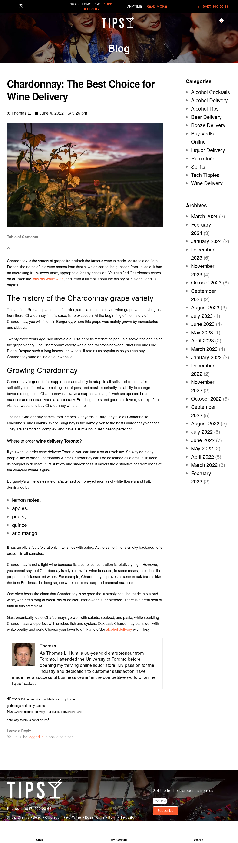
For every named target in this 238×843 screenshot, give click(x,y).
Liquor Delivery (208, 149)
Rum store (202, 158)
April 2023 (202, 340)
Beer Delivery (206, 116)
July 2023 (202, 315)
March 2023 (204, 348)
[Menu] (9, 22)
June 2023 (203, 323)
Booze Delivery (208, 125)
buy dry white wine (48, 278)
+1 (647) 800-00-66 (213, 6)
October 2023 (206, 282)
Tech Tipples (205, 174)
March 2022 (204, 464)
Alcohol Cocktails (210, 91)
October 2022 (206, 398)
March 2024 (204, 216)
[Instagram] (21, 6)
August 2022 (205, 423)
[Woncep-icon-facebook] (9, 6)
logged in (36, 736)
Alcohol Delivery (209, 100)
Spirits (198, 166)
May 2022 (202, 448)
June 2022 (203, 440)
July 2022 (202, 431)
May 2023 (202, 332)
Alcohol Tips (205, 108)
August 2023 (205, 307)
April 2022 (202, 456)
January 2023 (206, 357)
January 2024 (206, 240)
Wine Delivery (207, 182)
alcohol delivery (119, 629)
